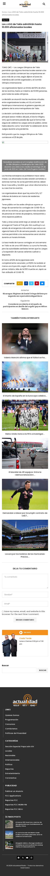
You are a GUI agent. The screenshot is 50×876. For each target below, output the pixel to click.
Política (8, 764)
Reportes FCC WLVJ (14, 809)
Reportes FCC (11, 800)
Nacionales (10, 755)
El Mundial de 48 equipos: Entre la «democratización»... (25, 473)
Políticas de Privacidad (15, 733)
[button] (44, 4)
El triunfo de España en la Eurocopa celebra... (25, 395)
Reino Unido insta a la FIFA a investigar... (25, 434)
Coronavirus (10, 778)
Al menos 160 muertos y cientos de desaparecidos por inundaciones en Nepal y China (29, 824)
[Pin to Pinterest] (37, 283)
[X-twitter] (23, 858)
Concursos (10, 724)
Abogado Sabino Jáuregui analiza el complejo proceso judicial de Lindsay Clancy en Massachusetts (29, 845)
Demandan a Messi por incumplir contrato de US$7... (25, 514)
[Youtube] (27, 858)
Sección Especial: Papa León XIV (19, 746)
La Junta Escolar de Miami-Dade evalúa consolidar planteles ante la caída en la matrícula (29, 834)
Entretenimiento (12, 773)
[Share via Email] (42, 283)
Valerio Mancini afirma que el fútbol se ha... (25, 357)
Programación (11, 719)
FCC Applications (13, 796)
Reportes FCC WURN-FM (16, 804)
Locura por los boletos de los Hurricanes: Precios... (25, 555)
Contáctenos (11, 728)
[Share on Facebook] (26, 283)
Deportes (9, 769)
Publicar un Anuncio (14, 791)
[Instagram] (31, 858)
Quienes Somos (12, 715)
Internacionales (12, 760)
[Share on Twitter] (31, 283)
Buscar (5, 665)
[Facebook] (19, 858)
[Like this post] (20, 283)
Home (4, 12)
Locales (8, 751)
